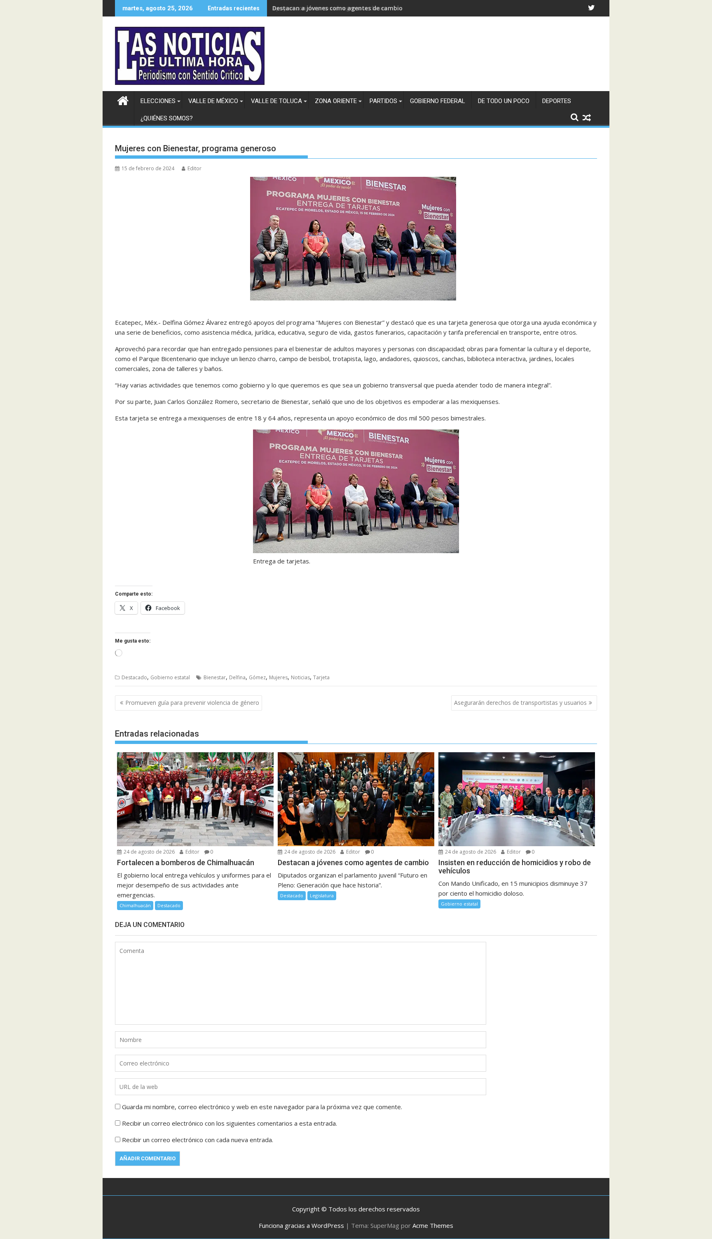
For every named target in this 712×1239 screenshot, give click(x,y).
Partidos (383, 101)
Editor (194, 168)
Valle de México (213, 101)
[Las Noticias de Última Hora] (123, 99)
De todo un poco (503, 101)
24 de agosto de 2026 (148, 851)
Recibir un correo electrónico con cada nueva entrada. (197, 1140)
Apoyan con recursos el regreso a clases (329, 8)
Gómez (257, 677)
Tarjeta (321, 677)
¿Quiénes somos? (167, 118)
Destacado (134, 677)
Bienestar (215, 677)
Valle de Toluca (276, 101)
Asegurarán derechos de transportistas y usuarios (520, 702)
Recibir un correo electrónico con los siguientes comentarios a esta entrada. (229, 1123)
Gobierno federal (437, 101)
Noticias (300, 677)
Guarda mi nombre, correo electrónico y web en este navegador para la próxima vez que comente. (262, 1107)
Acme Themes (432, 1225)
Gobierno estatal (170, 677)
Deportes (556, 101)
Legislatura (322, 895)
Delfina (237, 677)
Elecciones (158, 101)
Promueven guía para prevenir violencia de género (192, 702)
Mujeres (278, 677)
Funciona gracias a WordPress (301, 1225)
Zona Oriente (336, 101)
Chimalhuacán (135, 905)
